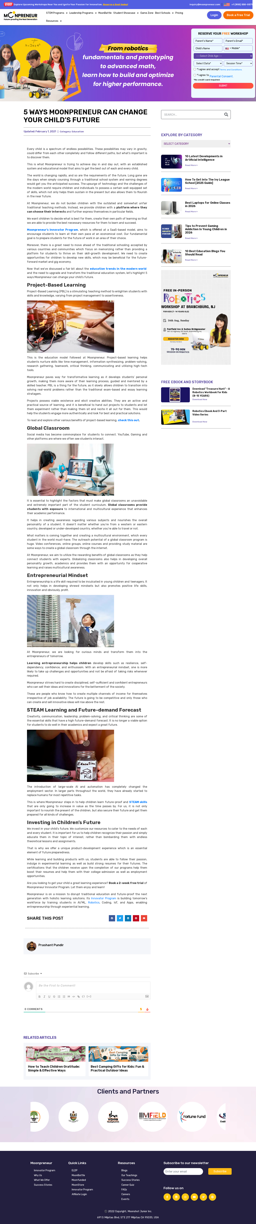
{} (83, 996)
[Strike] (54, 997)
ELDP (74, 1170)
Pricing (179, 12)
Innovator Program (44, 1170)
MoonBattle (105, 12)
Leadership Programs (81, 12)
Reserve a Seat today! (115, 4)
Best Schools (162, 12)
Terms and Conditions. (230, 69)
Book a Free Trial (238, 15)
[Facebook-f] (167, 1197)
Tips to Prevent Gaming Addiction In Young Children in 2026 (206, 229)
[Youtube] (194, 1197)
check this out (128, 420)
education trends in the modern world (118, 268)
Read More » (191, 165)
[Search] (226, 114)
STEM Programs (55, 12)
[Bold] (39, 997)
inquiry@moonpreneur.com (204, 4)
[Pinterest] (212, 1197)
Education (78, 131)
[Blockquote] (68, 997)
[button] (112, 918)
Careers (125, 1194)
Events (125, 1199)
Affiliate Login (79, 1194)
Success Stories (43, 1184)
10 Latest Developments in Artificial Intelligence (204, 158)
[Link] (78, 997)
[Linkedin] (176, 1197)
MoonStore (78, 1184)
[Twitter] (203, 1197)
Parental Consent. (221, 76)
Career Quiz (127, 1184)
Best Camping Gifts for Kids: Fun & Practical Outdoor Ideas (117, 1068)
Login (214, 15)
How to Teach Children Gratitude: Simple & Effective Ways (54, 1068)
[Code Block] (73, 997)
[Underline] (49, 997)
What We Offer (42, 1180)
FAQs (124, 1189)
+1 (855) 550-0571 (242, 4)
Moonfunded (79, 1180)
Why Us (38, 1175)
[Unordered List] (63, 997)
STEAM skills (138, 802)
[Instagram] (185, 1197)
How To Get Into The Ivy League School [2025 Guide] (207, 181)
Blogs (124, 1170)
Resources (52, 21)
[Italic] (44, 997)
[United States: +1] (228, 47)
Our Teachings (129, 1175)
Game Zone (146, 12)
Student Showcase (124, 12)
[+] (89, 996)
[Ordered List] (59, 997)
